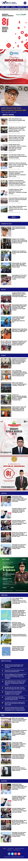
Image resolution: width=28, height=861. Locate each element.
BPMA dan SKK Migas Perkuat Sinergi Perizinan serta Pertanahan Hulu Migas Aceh (19, 720)
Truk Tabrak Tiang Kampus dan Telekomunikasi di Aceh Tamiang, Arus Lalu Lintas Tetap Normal (19, 601)
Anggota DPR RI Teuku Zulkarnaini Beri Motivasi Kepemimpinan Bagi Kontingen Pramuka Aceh (19, 295)
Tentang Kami (11, 848)
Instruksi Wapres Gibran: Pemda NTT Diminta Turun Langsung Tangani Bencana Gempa (19, 522)
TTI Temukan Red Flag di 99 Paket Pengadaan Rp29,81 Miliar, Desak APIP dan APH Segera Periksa (15, 698)
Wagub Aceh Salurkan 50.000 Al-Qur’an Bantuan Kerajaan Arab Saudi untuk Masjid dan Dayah (19, 241)
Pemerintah (20, 7)
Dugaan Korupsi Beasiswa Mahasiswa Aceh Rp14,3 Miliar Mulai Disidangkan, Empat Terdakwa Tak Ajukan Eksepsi (19, 361)
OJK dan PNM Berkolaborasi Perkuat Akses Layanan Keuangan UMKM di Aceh (19, 768)
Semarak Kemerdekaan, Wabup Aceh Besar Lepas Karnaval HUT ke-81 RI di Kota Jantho (15, 704)
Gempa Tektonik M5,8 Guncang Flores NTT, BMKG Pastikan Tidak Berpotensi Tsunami (18, 648)
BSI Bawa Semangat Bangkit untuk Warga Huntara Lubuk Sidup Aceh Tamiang (14, 666)
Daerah (13, 7)
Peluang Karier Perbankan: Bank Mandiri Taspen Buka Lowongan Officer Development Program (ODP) (19, 733)
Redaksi (4, 848)
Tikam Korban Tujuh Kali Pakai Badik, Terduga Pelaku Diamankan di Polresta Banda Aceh (19, 409)
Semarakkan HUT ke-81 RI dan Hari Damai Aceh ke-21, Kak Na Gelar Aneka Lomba (19, 277)
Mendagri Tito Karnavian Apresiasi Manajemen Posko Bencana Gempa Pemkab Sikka (19, 547)
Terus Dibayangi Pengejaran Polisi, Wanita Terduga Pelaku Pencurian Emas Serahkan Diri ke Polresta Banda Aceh (19, 373)
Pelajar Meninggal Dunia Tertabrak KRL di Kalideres (19, 635)
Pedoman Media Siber (19, 848)
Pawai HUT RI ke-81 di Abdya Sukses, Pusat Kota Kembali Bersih (14, 671)
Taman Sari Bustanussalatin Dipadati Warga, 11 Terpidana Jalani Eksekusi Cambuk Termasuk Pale (19, 398)
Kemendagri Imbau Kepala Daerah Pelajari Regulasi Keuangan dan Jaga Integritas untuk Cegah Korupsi (19, 308)
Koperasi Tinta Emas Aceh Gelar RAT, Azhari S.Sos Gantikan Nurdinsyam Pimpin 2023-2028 (19, 343)
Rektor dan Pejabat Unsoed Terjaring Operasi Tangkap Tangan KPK (19, 384)
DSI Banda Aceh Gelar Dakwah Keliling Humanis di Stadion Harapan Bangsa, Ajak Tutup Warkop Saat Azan (14, 107)
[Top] (25, 859)
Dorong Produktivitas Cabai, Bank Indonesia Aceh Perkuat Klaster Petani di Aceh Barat (18, 756)
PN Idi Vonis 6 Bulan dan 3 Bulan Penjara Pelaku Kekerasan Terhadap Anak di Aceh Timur (19, 534)
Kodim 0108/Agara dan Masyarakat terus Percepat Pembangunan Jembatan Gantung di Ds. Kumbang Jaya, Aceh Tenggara (15, 676)
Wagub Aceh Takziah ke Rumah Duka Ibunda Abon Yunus (19, 253)
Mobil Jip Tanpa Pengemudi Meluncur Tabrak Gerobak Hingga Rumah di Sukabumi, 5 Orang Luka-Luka (18, 625)
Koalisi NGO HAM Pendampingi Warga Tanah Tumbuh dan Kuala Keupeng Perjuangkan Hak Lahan (19, 499)
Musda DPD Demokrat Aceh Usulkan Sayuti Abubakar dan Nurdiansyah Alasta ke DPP (18, 320)
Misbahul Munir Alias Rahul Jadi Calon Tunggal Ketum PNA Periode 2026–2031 (19, 330)
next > (14, 217)
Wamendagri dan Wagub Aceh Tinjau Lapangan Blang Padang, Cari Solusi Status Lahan (19, 265)
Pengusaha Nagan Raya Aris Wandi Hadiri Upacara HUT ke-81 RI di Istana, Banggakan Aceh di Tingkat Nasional (15, 709)
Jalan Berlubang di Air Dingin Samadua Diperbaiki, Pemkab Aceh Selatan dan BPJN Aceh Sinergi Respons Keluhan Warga (15, 683)
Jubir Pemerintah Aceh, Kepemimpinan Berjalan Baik (19, 228)
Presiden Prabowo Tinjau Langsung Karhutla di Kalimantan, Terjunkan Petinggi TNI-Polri (19, 510)
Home (2, 7)
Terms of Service (16, 850)
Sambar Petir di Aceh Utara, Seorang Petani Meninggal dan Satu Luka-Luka (15, 688)
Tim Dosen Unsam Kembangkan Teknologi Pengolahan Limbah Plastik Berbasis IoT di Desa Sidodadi (19, 745)
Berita (7, 7)
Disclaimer (9, 850)
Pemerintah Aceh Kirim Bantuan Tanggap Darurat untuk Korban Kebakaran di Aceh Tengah (13, 693)
